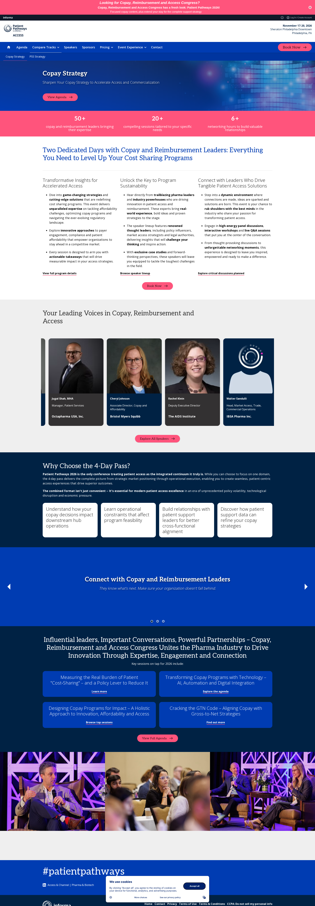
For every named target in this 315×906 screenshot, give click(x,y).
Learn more (99, 691)
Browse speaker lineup (135, 273)
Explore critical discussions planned (221, 273)
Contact (160, 904)
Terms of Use (188, 904)
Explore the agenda (216, 691)
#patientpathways (84, 872)
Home (148, 904)
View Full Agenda (154, 738)
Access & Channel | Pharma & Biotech (71, 885)
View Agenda (57, 97)
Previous (9, 587)
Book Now (291, 47)
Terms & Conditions (212, 904)
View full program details (59, 273)
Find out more (216, 722)
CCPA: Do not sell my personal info (249, 904)
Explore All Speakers (154, 439)
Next (306, 587)
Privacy (172, 904)
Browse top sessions (99, 722)
